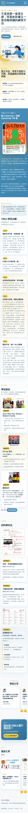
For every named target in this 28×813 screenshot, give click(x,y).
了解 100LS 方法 (17, 36)
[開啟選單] (25, 3)
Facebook (10, 808)
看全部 (3, 754)
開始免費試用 (6, 36)
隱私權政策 (4, 808)
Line (21, 808)
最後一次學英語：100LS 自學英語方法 (10, 777)
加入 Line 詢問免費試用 (11, 736)
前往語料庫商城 (12, 510)
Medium (16, 808)
